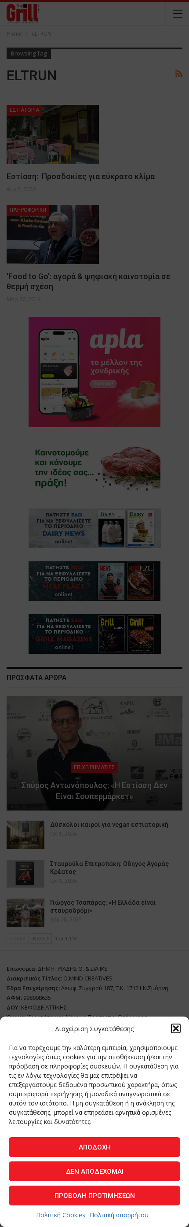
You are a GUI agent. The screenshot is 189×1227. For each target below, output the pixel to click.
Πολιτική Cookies (60, 1215)
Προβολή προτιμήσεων (95, 1196)
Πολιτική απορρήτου (119, 1215)
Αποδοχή (95, 1147)
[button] (175, 1028)
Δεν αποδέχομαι (95, 1171)
